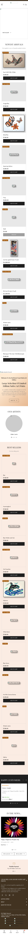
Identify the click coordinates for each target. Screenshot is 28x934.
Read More (3, 844)
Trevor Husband (6, 84)
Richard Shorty (6, 146)
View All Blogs (6, 854)
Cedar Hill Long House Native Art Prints (10, 915)
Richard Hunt (5, 52)
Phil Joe (4, 303)
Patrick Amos (5, 581)
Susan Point (5, 240)
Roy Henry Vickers (6, 271)
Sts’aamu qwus (6, 322)
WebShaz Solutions (5, 916)
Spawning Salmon (7, 166)
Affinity (10, 799)
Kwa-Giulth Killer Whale (9, 72)
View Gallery (5, 32)
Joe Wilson (5, 209)
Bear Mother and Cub (8, 538)
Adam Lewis (5, 675)
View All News (19, 854)
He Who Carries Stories (9, 694)
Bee (4, 475)
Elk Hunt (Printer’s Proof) (9, 291)
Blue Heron (6, 663)
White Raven (6, 632)
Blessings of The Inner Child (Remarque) (13, 354)
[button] (11, 437)
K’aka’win (5, 600)
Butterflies (5, 135)
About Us (13, 400)
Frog (4, 197)
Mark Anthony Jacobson (7, 334)
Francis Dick (5, 737)
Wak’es (5, 757)
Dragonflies (6, 103)
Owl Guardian (6, 569)
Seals (4, 229)
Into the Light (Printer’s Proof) (11, 260)
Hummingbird (6, 506)
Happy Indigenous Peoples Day (10, 840)
